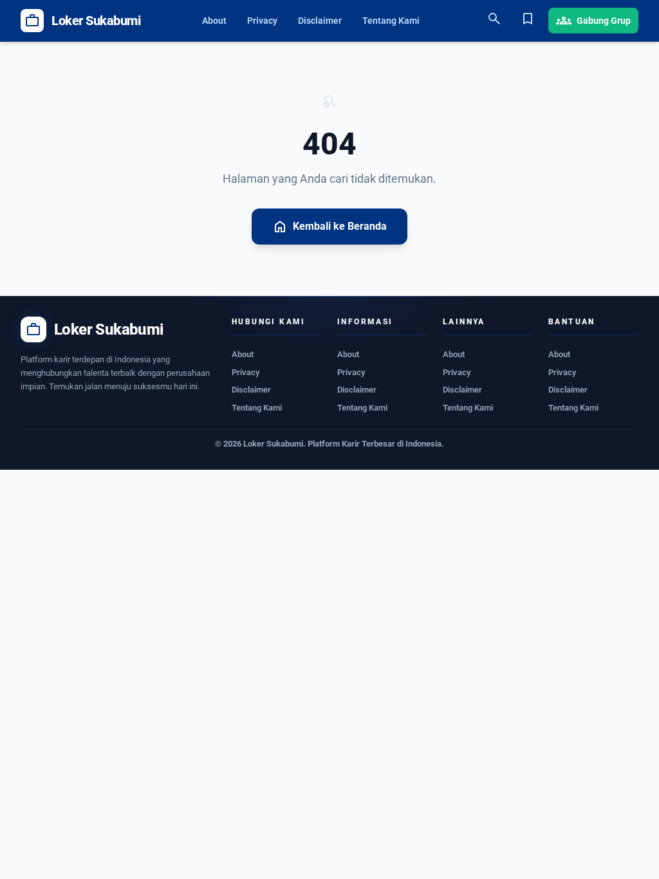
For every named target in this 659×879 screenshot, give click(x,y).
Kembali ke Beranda (329, 226)
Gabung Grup (593, 21)
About (214, 20)
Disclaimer (320, 20)
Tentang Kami (391, 20)
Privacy (262, 20)
